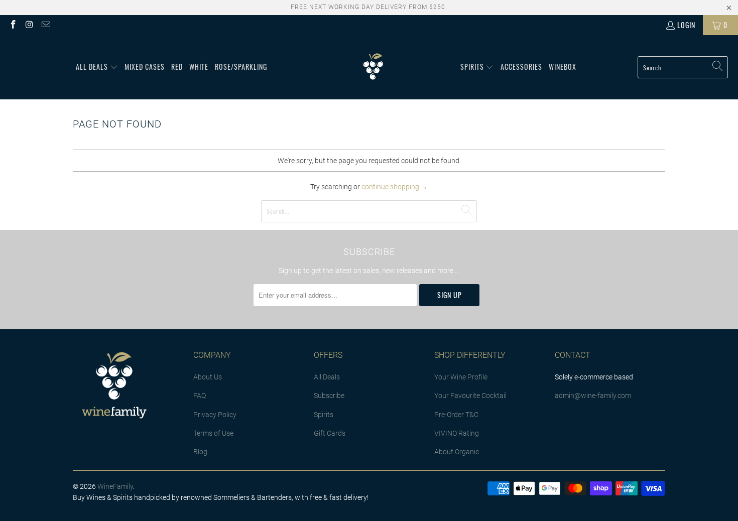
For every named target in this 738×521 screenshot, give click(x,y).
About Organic (456, 452)
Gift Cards (329, 433)
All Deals (327, 377)
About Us (207, 377)
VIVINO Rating (456, 433)
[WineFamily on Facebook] (13, 25)
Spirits (323, 415)
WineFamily (115, 486)
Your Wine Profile (460, 377)
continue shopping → (394, 187)
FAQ (199, 396)
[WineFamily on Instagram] (29, 25)
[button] (97, 67)
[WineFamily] (372, 67)
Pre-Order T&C (456, 415)
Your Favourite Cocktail (470, 396)
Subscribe (329, 396)
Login (686, 25)
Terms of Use (213, 433)
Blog (200, 452)
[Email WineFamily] (45, 25)
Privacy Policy (214, 415)
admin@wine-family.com (593, 396)
